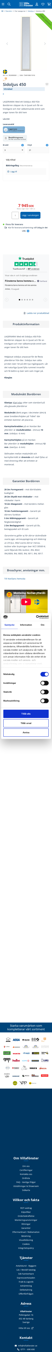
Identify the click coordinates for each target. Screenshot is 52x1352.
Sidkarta (26, 1190)
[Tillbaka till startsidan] (26, 4)
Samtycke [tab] (9, 625)
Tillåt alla (25, 714)
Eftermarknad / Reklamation (26, 1232)
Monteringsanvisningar (26, 1220)
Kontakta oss (26, 1174)
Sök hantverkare (26, 1273)
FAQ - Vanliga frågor (26, 1182)
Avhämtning (26, 1285)
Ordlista (26, 1178)
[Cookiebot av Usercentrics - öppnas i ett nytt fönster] (37, 617)
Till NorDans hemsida (14, 578)
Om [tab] (42, 625)
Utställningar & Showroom (26, 1186)
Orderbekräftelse (26, 1216)
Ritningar (26, 1224)
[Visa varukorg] (49, 4)
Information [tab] (26, 625)
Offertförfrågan (26, 1293)
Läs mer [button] (6, 118)
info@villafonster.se (27, 1345)
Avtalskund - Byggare (26, 1265)
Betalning (26, 1236)
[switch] (44, 683)
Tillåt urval (26, 723)
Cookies (26, 1244)
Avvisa (26, 732)
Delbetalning (26, 1289)
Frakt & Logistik (26, 1281)
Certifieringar (26, 1170)
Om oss (26, 1166)
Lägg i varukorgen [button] (30, 215)
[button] (45, 44)
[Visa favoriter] (43, 4)
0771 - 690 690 (28, 1349)
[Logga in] (37, 4)
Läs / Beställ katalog (26, 1269)
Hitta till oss (24, 1328)
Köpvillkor (26, 1212)
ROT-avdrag (26, 1208)
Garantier (26, 1228)
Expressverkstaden (26, 1277)
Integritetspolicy (26, 1248)
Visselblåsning (26, 1240)
